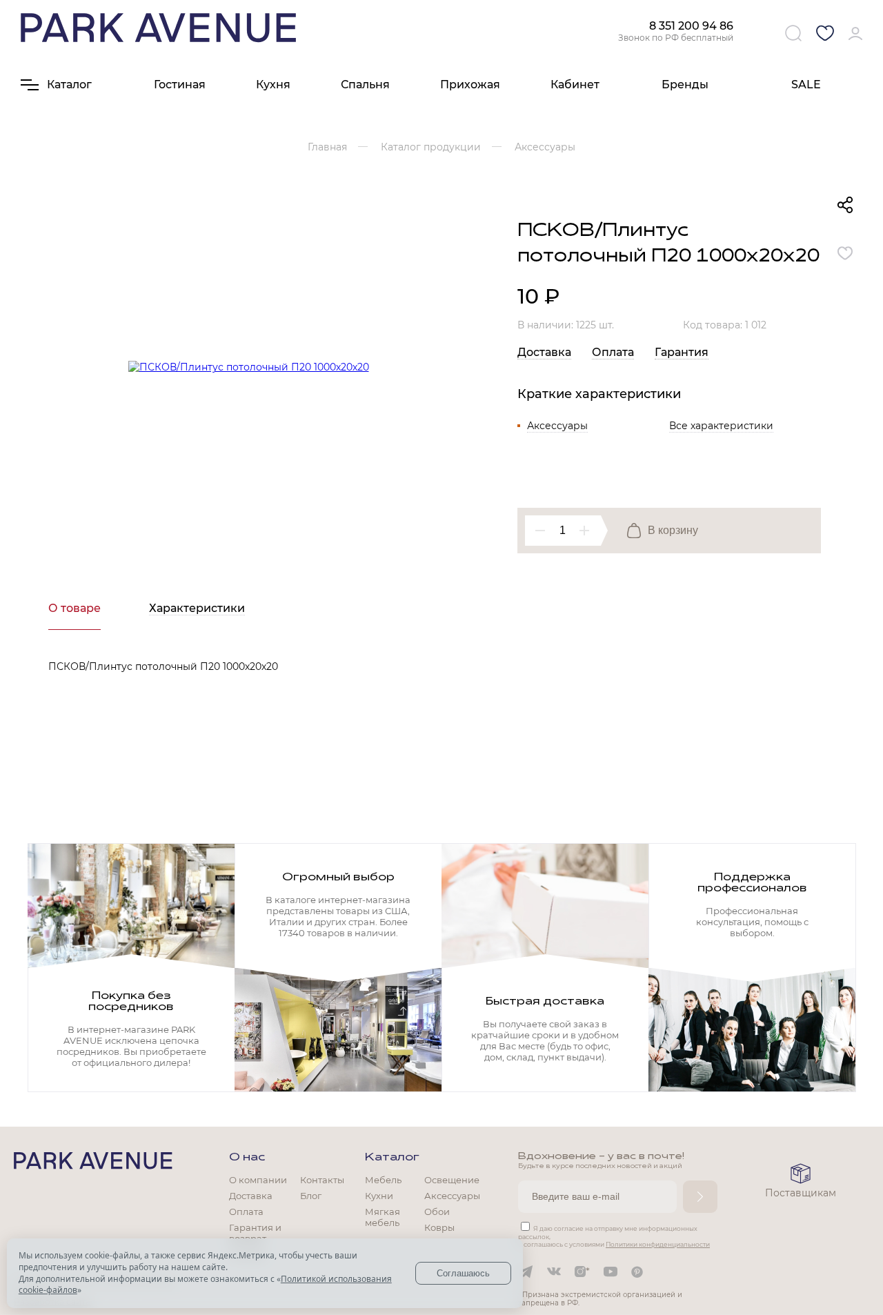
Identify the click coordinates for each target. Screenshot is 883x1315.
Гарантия (681, 352)
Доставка (544, 352)
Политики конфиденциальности (658, 1244)
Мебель (383, 1179)
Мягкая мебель (382, 1217)
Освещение (451, 1179)
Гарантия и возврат (255, 1233)
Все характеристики (721, 425)
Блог (310, 1195)
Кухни (379, 1195)
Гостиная (180, 84)
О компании (258, 1179)
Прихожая (470, 84)
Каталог (392, 1157)
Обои (437, 1211)
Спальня (365, 84)
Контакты (322, 1179)
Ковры (439, 1227)
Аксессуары (557, 425)
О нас (247, 1157)
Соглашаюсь (463, 1273)
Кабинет (574, 84)
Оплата (613, 352)
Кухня (273, 84)
